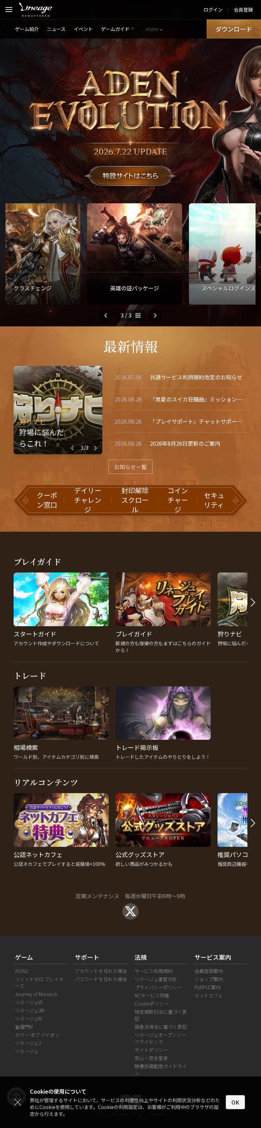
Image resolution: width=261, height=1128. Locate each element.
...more (150, 28)
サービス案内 (212, 957)
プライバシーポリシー (158, 987)
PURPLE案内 (207, 987)
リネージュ (26, 1051)
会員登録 (243, 9)
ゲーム (24, 957)
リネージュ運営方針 (156, 979)
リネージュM (28, 1018)
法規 (141, 957)
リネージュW (28, 1002)
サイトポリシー (151, 1049)
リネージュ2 (28, 1043)
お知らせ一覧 (130, 467)
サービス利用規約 (154, 971)
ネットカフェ (208, 995)
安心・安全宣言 (151, 1058)
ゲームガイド (115, 28)
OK (235, 1102)
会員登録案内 (208, 971)
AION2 (21, 971)
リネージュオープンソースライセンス (160, 1038)
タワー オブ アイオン (37, 1034)
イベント (83, 28)
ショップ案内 (208, 979)
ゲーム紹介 (27, 28)
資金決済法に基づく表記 (161, 1026)
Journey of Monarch (36, 994)
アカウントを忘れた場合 (101, 971)
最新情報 (130, 346)
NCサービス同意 (152, 995)
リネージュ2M (29, 1010)
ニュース (56, 28)
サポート (87, 957)
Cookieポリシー (152, 1003)
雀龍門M (24, 1026)
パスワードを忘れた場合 (101, 979)
